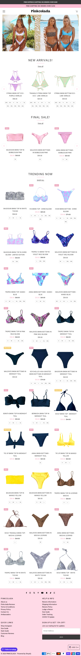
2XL (8, 106)
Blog (2, 636)
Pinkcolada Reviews (8, 604)
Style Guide (5, 631)
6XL (23, 106)
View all (40, 66)
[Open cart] (77, 11)
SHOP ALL (40, 180)
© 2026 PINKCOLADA (8, 654)
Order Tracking (47, 614)
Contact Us (5, 612)
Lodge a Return (47, 609)
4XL (15, 106)
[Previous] (4, 89)
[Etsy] (54, 593)
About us (4, 602)
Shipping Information (49, 604)
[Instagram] (30, 593)
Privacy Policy (6, 609)
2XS (6, 102)
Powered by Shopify (24, 654)
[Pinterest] (38, 593)
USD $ (74, 647)
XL (24, 102)
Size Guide (46, 612)
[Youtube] (42, 593)
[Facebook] (26, 593)
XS (10, 102)
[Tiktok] (50, 593)
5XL (19, 106)
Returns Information (49, 602)
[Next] (76, 89)
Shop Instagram (6, 626)
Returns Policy (47, 607)
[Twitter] (34, 593)
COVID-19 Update (48, 617)
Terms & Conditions (8, 607)
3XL (12, 106)
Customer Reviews (7, 633)
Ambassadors (6, 614)
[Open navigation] (4, 11)
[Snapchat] (46, 593)
